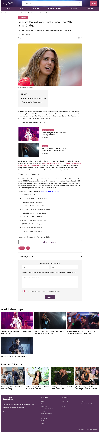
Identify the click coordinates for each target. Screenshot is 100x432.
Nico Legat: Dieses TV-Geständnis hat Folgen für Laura (62, 388)
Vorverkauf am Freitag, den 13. (33, 102)
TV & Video (89, 9)
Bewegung (43, 423)
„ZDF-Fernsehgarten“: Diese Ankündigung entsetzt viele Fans (86, 388)
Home (9, 9)
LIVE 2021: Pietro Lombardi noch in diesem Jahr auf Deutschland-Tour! (54, 150)
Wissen (42, 416)
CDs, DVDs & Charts (54, 9)
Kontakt (63, 406)
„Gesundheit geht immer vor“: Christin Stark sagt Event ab (54, 134)
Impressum (64, 403)
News (21, 9)
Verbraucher (44, 418)
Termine (18, 12)
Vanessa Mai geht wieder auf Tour (34, 98)
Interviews (73, 9)
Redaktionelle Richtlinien (87, 403)
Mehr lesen (45, 138)
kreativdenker (22, 38)
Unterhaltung (44, 406)
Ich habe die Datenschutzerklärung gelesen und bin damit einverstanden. (43, 291)
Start (2, 12)
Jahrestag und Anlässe (46, 413)
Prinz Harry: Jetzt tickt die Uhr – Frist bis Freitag (12, 388)
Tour (28, 248)
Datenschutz (65, 401)
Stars (42, 403)
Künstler (36, 9)
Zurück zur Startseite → (50, 242)
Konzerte (22, 248)
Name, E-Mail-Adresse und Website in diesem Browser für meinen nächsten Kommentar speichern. (50, 272)
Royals (42, 421)
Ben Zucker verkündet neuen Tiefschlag (14, 356)
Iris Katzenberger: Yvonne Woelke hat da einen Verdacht (37, 388)
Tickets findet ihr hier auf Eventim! (49, 191)
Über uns (83, 401)
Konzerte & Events (9, 12)
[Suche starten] (79, 3)
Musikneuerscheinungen (47, 408)
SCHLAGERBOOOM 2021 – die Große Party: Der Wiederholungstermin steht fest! (82, 332)
